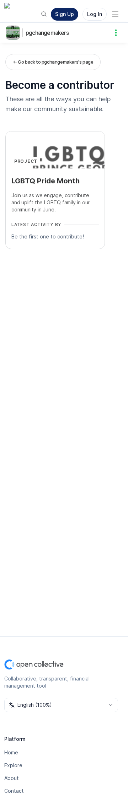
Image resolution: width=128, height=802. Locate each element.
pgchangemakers (47, 32)
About (11, 778)
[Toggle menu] (115, 14)
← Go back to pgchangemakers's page (53, 62)
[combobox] (61, 705)
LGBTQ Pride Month (45, 181)
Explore (13, 765)
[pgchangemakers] (14, 33)
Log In (94, 14)
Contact (14, 791)
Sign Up (64, 14)
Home (11, 752)
